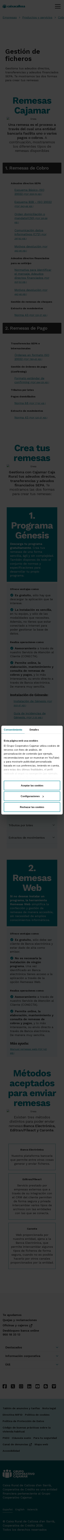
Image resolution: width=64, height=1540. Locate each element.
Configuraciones (30, 796)
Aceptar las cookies (32, 785)
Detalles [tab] (34, 729)
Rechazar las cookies (32, 807)
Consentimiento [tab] (13, 729)
